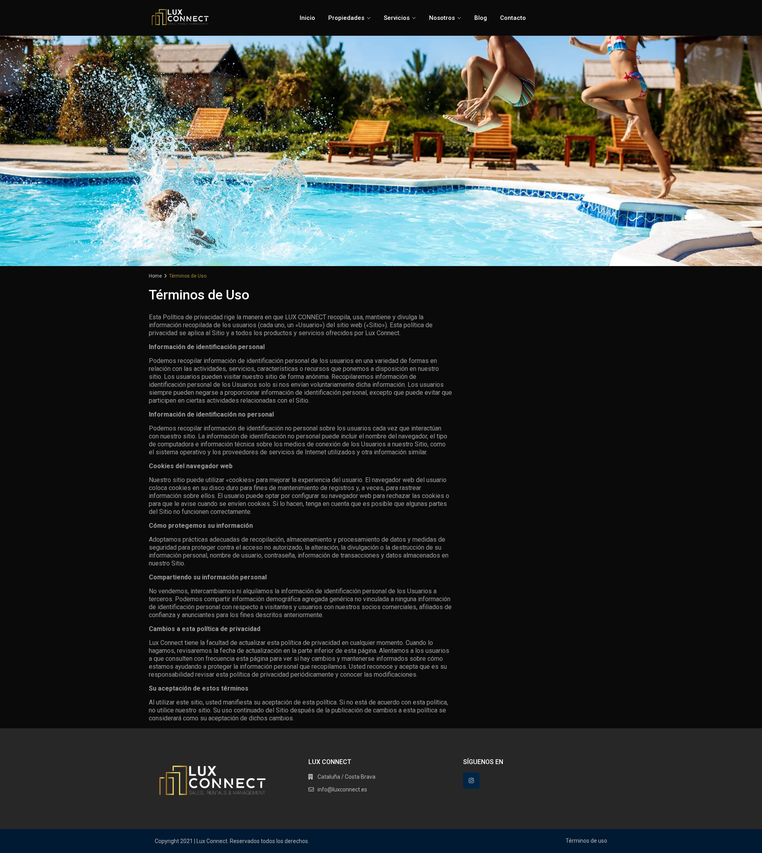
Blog (480, 17)
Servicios (397, 17)
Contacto (513, 17)
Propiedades (346, 17)
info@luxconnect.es (342, 789)
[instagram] (471, 780)
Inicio (307, 17)
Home (155, 276)
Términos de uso (586, 841)
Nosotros (442, 17)
